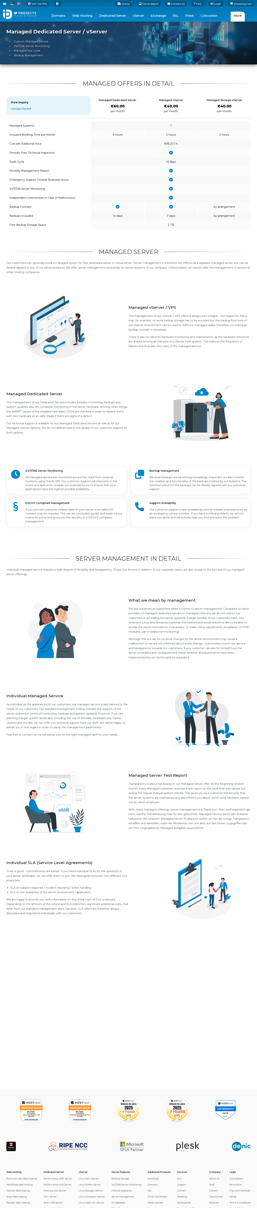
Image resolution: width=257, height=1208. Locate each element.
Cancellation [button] (236, 1178)
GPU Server (50, 1196)
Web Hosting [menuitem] (82, 15)
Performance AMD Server (58, 1178)
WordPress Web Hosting (19, 1184)
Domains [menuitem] (58, 15)
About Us (214, 1178)
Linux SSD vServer (89, 1178)
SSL (150, 1190)
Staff (211, 1184)
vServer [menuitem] (138, 15)
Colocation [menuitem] (209, 15)
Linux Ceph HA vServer (91, 1202)
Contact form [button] (20, 108)
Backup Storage (120, 1178)
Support (181, 1184)
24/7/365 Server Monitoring (126, 1184)
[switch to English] (19, 4)
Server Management (123, 1196)
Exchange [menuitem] (158, 15)
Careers (213, 1190)
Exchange (153, 1178)
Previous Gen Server (55, 1190)
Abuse (233, 1196)
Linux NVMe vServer (90, 1184)
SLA (179, 1178)
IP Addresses (118, 1202)
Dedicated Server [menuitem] (112, 15)
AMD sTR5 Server (53, 1202)
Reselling (182, 1196)
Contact (181, 1190)
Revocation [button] (236, 1184)
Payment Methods (240, 1190)
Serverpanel (184, 1202)
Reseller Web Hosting (18, 1202)
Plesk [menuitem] (189, 15)
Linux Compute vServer (92, 1196)
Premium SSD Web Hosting (21, 1178)
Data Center (216, 1196)
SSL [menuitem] (176, 15)
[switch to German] (12, 4)
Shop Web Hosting (16, 1196)
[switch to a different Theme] (57, 3)
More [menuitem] (238, 15)
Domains (153, 1184)
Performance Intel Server (57, 1184)
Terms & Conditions (240, 1202)
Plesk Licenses (155, 1202)
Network (214, 1202)
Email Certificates (157, 1196)
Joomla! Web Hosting (18, 1190)
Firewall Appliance (122, 1190)
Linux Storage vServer (91, 1190)
